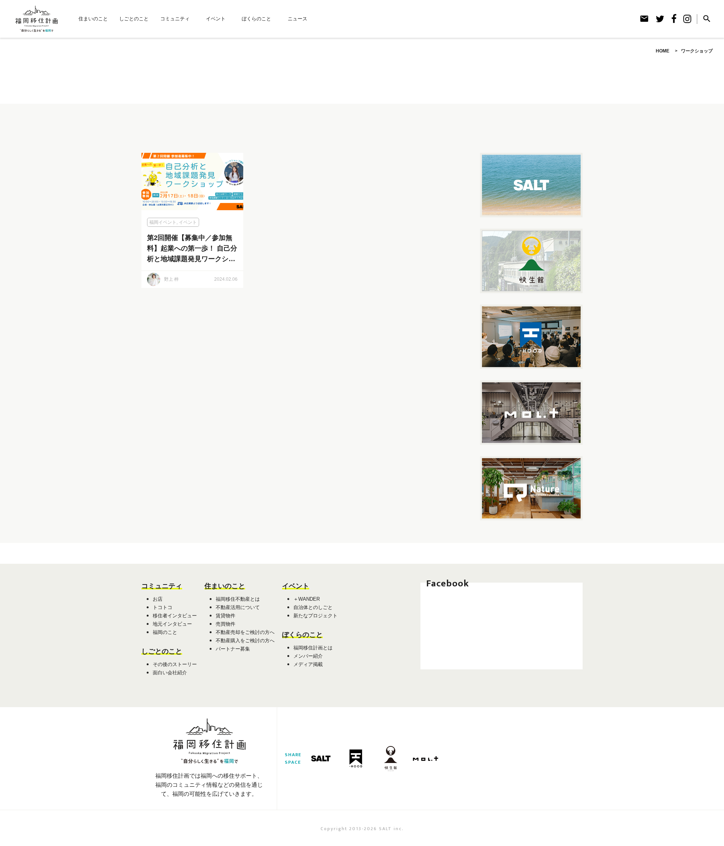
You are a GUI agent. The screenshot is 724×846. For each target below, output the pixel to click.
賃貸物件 (225, 615)
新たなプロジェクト (315, 615)
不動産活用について (238, 607)
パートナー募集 (233, 649)
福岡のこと (165, 632)
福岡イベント (162, 222)
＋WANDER (306, 599)
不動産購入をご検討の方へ (245, 640)
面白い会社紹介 (170, 672)
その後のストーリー (175, 664)
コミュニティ (175, 19)
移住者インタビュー (175, 615)
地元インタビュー (172, 624)
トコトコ (162, 607)
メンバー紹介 (308, 656)
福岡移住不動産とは (238, 599)
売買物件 (225, 624)
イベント (215, 19)
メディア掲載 (308, 664)
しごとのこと (134, 19)
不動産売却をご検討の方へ (245, 632)
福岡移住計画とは (313, 648)
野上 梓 (171, 279)
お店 (158, 599)
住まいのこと (93, 19)
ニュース (297, 19)
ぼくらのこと (256, 19)
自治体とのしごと (313, 607)
